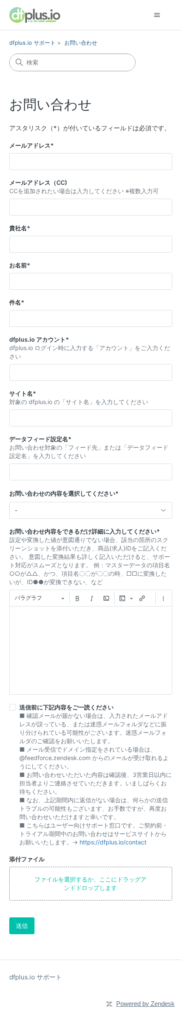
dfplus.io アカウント (39, 339)
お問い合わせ (80, 42)
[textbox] (90, 650)
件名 (16, 302)
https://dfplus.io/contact (113, 842)
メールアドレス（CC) (38, 182)
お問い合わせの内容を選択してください (64, 493)
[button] (90, 883)
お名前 (19, 265)
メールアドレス (31, 145)
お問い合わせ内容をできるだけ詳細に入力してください (84, 531)
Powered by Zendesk (145, 1003)
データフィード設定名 (40, 438)
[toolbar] (91, 598)
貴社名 (19, 228)
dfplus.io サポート (32, 42)
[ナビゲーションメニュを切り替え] (157, 15)
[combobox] (90, 510)
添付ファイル (27, 859)
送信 (22, 925)
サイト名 (22, 393)
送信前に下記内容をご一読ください (66, 707)
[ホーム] (34, 15)
